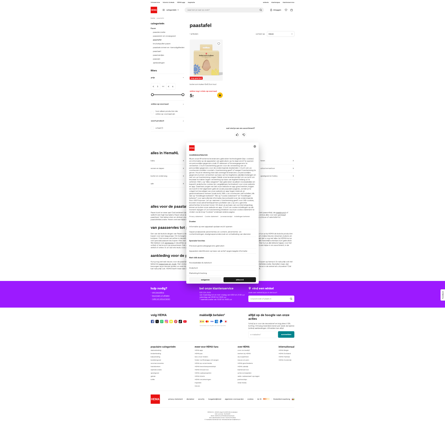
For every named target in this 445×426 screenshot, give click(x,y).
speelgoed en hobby (269, 176)
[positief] (237, 135)
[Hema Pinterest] (175, 321)
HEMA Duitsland (285, 354)
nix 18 (259, 399)
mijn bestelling (158, 292)
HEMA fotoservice (202, 370)
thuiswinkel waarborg (281, 399)
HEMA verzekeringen (203, 379)
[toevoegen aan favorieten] (219, 44)
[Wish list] (286, 10)
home (153, 18)
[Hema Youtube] (185, 321)
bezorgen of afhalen (161, 296)
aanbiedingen (159, 63)
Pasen (153, 28)
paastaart (157, 51)
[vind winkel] (291, 298)
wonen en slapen (157, 168)
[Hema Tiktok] (180, 321)
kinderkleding (156, 354)
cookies (250, 399)
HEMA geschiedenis (245, 363)
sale (152, 184)
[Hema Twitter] (157, 321)
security (201, 399)
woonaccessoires (157, 363)
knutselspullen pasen (162, 44)
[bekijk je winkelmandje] (291, 10)
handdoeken (155, 366)
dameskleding (156, 350)
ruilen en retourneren (161, 299)
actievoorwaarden (244, 373)
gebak (153, 376)
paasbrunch (281, 212)
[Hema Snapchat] (171, 321)
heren (263, 161)
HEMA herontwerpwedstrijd (205, 366)
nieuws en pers (243, 360)
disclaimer (190, 399)
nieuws (197, 386)
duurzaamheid (243, 357)
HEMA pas (198, 354)
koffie (153, 379)
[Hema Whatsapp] (161, 321)
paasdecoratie (159, 32)
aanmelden (286, 334)
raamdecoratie (156, 370)
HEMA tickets (200, 376)
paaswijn (156, 59)
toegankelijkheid (214, 399)
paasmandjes (158, 55)
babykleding (155, 357)
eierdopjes (169, 243)
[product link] (206, 60)
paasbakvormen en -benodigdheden (168, 47)
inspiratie (198, 383)
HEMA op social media (203, 363)
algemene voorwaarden (234, 399)
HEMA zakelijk (243, 366)
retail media (242, 383)
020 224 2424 (205, 292)
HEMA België (284, 350)
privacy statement (175, 399)
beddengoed (156, 360)
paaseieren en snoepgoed (164, 36)
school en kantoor (268, 168)
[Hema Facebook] (152, 321)
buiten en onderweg (159, 176)
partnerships (242, 379)
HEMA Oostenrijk (285, 360)
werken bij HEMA (244, 354)
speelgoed (155, 373)
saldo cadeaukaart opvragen (249, 376)
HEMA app (199, 350)
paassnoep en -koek (167, 264)
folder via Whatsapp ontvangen (207, 360)
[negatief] (244, 135)
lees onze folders (201, 357)
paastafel (157, 40)
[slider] (152, 94)
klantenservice (243, 370)
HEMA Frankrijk (284, 357)
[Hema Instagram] (166, 321)
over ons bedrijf (244, 350)
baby (153, 161)
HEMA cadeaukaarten (203, 373)
